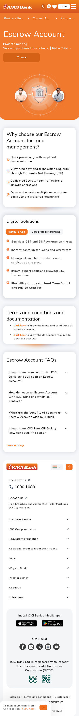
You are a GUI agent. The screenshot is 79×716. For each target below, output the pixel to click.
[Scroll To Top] (69, 467)
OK (43, 707)
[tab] (17, 232)
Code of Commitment (49, 701)
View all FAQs (16, 445)
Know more (60, 48)
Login (64, 6)
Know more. (28, 708)
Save (23, 57)
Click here (20, 334)
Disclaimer (61, 696)
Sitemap (15, 696)
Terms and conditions (37, 696)
